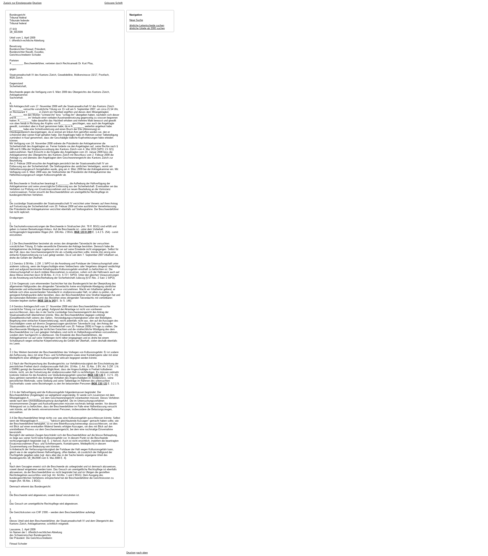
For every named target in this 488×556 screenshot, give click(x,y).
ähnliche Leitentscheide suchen (146, 25)
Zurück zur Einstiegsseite (17, 3)
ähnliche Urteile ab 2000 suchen (147, 28)
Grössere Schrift (113, 3)
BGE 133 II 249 (83, 232)
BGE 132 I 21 (95, 375)
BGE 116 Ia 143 (47, 300)
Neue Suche (136, 20)
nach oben (142, 552)
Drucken (37, 3)
